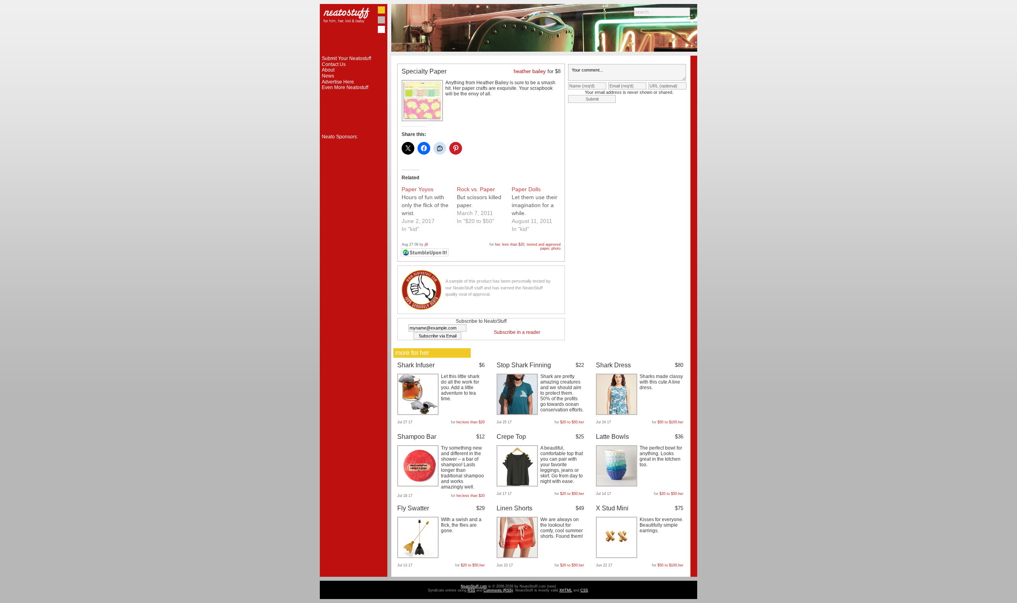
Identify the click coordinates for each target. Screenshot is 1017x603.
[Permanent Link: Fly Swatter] (419, 556)
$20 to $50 (569, 422)
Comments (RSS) (498, 590)
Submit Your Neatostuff (346, 58)
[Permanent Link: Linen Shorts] (518, 556)
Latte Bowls (612, 436)
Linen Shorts (514, 508)
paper (544, 248)
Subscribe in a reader (517, 332)
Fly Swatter (413, 508)
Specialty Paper (424, 71)
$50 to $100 (667, 422)
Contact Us (334, 64)
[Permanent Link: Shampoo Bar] (419, 485)
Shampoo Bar (416, 436)
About (328, 70)
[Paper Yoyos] (429, 209)
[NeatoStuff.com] (353, 54)
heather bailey (530, 71)
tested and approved (544, 244)
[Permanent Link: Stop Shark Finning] (518, 413)
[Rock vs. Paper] (484, 205)
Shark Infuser (416, 365)
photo (556, 248)
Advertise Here (338, 82)
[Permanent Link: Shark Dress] (617, 413)
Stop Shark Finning (524, 365)
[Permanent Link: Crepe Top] (518, 485)
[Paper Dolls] (539, 209)
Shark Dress (613, 365)
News (328, 76)
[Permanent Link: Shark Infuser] (419, 413)
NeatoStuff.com (474, 586)
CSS (584, 590)
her (497, 244)
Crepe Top (511, 436)
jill (426, 244)
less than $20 (513, 244)
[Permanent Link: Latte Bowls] (617, 485)
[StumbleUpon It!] (425, 255)
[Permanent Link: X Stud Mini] (617, 556)
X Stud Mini (612, 508)
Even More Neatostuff (345, 87)
